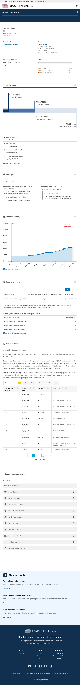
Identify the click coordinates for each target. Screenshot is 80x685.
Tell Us (5, 588)
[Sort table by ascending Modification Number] (18, 387)
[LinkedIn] (51, 666)
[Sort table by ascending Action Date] (33, 387)
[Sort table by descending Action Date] (33, 388)
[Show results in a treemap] (73, 289)
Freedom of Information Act (45, 673)
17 (46, 455)
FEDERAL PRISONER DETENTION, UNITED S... (15, 299)
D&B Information (62, 673)
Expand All (6, 480)
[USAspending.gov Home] (17, 6)
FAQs (40, 653)
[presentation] (56, 53)
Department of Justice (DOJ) (12, 44)
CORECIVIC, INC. (43, 44)
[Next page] (50, 455)
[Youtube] (30, 666)
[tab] (12, 383)
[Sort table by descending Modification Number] (18, 388)
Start (13, 223)
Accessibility (17, 673)
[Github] (46, 666)
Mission (21, 653)
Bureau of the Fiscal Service (59, 657)
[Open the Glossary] (4, 31)
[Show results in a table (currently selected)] (67, 289)
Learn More (7, 603)
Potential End (67, 226)
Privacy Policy (28, 673)
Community (40, 656)
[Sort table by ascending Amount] (48, 387)
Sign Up (6, 617)
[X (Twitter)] (35, 666)
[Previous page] (29, 455)
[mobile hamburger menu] (75, 6)
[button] (40, 486)
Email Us (40, 658)
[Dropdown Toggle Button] (77, 12)
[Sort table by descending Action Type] (66, 388)
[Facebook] (40, 666)
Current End (68, 225)
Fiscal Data (59, 653)
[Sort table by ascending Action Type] (66, 387)
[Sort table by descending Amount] (48, 388)
